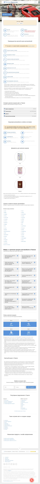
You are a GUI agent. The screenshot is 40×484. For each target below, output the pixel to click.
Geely (23, 212)
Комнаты (22, 404)
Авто (22, 405)
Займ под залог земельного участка (10, 440)
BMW (5, 212)
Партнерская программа (9, 460)
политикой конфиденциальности (25, 389)
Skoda (23, 229)
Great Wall (24, 214)
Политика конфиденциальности (8, 481)
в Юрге (5, 422)
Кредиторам (7, 459)
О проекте (6, 457)
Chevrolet (6, 217)
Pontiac (5, 241)
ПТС (22, 406)
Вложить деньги (7, 461)
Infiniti (23, 219)
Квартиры (23, 401)
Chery (5, 215)
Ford (22, 210)
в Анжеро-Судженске (7, 421)
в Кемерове (6, 423)
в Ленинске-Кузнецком (8, 425)
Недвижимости (23, 400)
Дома (22, 403)
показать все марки (6, 244)
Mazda (5, 229)
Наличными (6, 400)
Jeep (22, 222)
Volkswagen (24, 238)
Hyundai (23, 217)
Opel (5, 238)
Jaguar (23, 220)
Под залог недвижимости (8, 401)
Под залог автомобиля (8, 402)
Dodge (5, 224)
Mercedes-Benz (7, 231)
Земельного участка (24, 402)
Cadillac (5, 214)
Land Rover (24, 225)
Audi (5, 210)
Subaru (23, 233)
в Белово (5, 429)
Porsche (5, 243)
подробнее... (10, 470)
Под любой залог (24, 409)
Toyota (23, 236)
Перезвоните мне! (32, 127)
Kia (22, 224)
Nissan (5, 236)
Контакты (6, 458)
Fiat (5, 225)
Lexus (5, 228)
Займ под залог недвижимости (9, 439)
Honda (23, 215)
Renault (23, 228)
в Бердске (6, 426)
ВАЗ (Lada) (24, 241)
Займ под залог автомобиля (9, 438)
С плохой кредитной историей (9, 403)
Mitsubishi (6, 234)
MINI (5, 233)
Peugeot (5, 239)
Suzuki (23, 234)
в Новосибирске (7, 424)
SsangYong (24, 231)
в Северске (6, 420)
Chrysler (5, 219)
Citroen (5, 220)
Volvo (23, 239)
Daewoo (5, 222)
